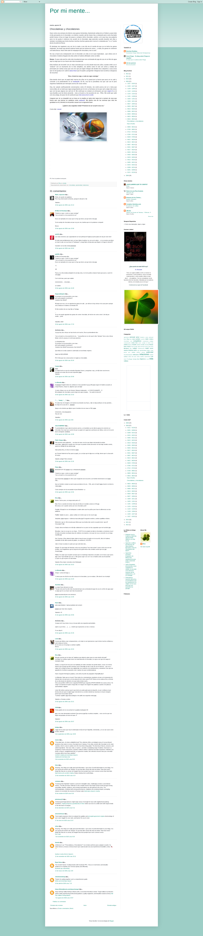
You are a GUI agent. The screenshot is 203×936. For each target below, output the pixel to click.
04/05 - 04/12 (131, 162)
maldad (135, 348)
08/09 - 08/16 (131, 127)
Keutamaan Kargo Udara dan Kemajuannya (138, 53)
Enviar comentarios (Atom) (65, 908)
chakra (151, 339)
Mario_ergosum (60, 194)
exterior (139, 344)
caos (146, 339)
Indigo (57, 727)
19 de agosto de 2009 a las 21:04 (64, 579)
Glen (56, 765)
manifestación (141, 348)
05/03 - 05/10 (131, 152)
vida (151, 359)
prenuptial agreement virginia (96, 816)
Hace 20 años (131, 123)
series (138, 356)
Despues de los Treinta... (133, 197)
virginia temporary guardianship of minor (73, 803)
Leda (56, 638)
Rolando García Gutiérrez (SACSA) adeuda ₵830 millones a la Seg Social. (130, 538)
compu (151, 341)
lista (152, 346)
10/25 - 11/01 (131, 98)
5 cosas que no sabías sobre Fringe (136, 59)
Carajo (57, 366)
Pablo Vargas (59, 440)
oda (138, 350)
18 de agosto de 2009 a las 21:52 (64, 394)
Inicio (85, 905)
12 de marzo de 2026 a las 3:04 (64, 870)
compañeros (137, 341)
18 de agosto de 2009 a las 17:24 (64, 324)
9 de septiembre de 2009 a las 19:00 (65, 734)
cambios (137, 339)
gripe (139, 346)
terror (125, 359)
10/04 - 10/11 (131, 101)
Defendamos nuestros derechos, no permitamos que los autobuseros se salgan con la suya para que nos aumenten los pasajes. (131, 583)
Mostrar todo (150, 216)
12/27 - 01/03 (131, 83)
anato (146, 337)
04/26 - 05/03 (131, 154)
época (130, 344)
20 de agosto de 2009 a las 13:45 (64, 597)
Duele (127, 186)
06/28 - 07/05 (131, 137)
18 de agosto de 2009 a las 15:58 (64, 228)
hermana (143, 346)
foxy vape (58, 834)
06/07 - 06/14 (131, 144)
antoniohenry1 (59, 813)
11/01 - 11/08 (131, 96)
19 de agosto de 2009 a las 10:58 (64, 434)
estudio (134, 344)
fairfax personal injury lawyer (63, 881)
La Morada (58, 382)
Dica (56, 498)
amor (137, 337)
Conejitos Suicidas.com (133, 204)
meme (151, 348)
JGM (56, 707)
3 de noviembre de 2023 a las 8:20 (65, 759)
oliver (57, 826)
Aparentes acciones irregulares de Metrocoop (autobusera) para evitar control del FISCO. (130, 557)
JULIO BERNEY (60, 425)
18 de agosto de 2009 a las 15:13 (64, 205)
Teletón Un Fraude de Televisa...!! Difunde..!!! (138, 212)
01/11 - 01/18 (131, 172)
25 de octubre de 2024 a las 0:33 (64, 793)
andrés (57, 234)
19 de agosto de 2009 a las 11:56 (64, 492)
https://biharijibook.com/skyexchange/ (67, 889)
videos (126, 361)
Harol (56, 602)
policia (133, 352)
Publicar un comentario (59, 901)
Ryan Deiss (58, 862)
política (138, 352)
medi (147, 348)
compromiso (146, 341)
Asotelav (58, 584)
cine (131, 341)
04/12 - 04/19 (131, 159)
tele (152, 356)
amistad (132, 337)
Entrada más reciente (56, 905)
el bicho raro (149, 343)
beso (125, 339)
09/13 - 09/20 (131, 109)
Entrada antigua (111, 905)
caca (133, 339)
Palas (56, 467)
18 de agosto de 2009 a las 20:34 (64, 360)
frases (129, 346)
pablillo (57, 254)
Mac (131, 348)
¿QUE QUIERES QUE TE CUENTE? (137, 184)
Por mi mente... (70, 10)
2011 (127, 76)
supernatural (147, 356)
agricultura (126, 337)
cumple (143, 343)
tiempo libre (136, 359)
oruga (151, 350)
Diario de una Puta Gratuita (134, 191)
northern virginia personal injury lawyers (66, 755)
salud (129, 356)
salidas (126, 356)
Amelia (57, 842)
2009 (127, 81)
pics (129, 352)
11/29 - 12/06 (131, 88)
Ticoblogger (130, 359)
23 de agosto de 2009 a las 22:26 (64, 633)
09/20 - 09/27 (131, 106)
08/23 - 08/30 (131, 116)
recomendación (128, 354)
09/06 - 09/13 (131, 111)
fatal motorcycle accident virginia (64, 773)
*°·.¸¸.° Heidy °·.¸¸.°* (60, 400)
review (151, 354)
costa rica (134, 343)
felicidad (147, 344)
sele (133, 356)
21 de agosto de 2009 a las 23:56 (64, 615)
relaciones (86, 185)
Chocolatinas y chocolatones (135, 121)
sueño (142, 356)
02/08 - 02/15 (131, 167)
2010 (127, 78)
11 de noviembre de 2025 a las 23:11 (65, 856)
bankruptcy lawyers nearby (92, 791)
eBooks (128, 210)
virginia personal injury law (62, 757)
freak (132, 346)
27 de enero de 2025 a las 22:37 (64, 820)
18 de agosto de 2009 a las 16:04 (64, 248)
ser (135, 356)
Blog (128, 339)
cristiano (58, 781)
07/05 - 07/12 (131, 134)
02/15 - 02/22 (131, 164)
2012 (127, 73)
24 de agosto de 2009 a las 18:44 (64, 649)
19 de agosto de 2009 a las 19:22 (64, 564)
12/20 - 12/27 (131, 86)
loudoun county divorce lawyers (64, 854)
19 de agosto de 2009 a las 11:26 (64, 461)
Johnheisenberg (60, 876)
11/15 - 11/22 (131, 93)
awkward (151, 337)
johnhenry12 (59, 799)
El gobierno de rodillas (132, 205)
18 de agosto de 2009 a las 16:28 (64, 288)
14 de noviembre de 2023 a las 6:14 (65, 775)
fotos (125, 346)
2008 (127, 175)
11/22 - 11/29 (131, 91)
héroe (146, 346)
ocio (135, 350)
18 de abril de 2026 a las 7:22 (63, 883)
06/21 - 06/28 (131, 139)
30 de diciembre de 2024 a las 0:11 (65, 808)
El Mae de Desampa (61, 210)
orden (148, 350)
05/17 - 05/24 (131, 149)
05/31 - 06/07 (131, 147)
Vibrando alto (130, 192)
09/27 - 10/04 (131, 103)
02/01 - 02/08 (131, 170)
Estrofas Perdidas (131, 51)
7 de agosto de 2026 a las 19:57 (64, 897)
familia (142, 344)
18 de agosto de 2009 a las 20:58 (64, 376)
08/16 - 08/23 (131, 119)
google (135, 346)
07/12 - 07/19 (131, 132)
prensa (143, 352)
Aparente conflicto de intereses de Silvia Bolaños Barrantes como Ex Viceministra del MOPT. (131, 546)
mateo (57, 740)
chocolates (72, 185)
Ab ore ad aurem (130, 64)
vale (148, 359)
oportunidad (79, 185)
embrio (126, 344)
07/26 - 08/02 (131, 129)
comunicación (127, 343)
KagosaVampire (60, 294)
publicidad (149, 352)
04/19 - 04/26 (131, 157)
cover (139, 343)
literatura (126, 348)
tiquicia (142, 359)
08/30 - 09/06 (131, 114)
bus (131, 339)
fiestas (151, 344)
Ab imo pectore (131, 63)
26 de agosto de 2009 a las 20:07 (64, 721)
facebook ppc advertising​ (62, 868)
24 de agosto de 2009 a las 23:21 (64, 701)
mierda (126, 350)
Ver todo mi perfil (145, 546)
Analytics (142, 337)
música (130, 350)
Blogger (111, 921)
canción (143, 339)
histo (149, 346)
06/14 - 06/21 (131, 142)
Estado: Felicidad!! (131, 199)
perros (125, 352)
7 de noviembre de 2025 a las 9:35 (65, 836)
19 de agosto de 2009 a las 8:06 (64, 420)
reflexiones (136, 354)
